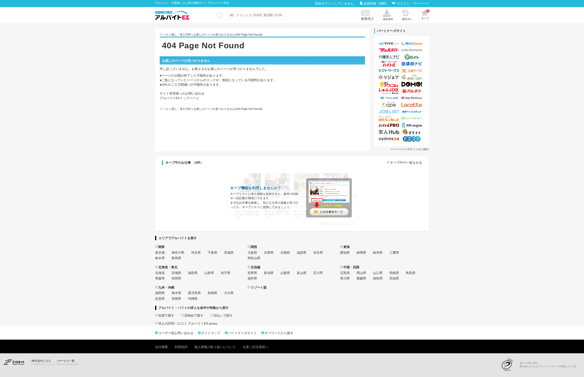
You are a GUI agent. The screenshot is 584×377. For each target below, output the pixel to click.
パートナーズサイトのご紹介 (411, 149)
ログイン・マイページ (413, 3)
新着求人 (367, 19)
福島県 (193, 273)
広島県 (345, 273)
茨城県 (229, 252)
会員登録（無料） (376, 3)
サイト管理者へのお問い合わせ (182, 93)
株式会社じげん (41, 360)
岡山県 (361, 273)
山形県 (209, 273)
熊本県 (176, 293)
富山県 (301, 273)
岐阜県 (378, 252)
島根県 (394, 273)
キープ (425, 15)
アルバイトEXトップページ (179, 98)
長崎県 (212, 293)
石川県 (318, 273)
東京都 (160, 252)
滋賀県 (301, 252)
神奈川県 (178, 252)
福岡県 (160, 293)
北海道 (160, 273)
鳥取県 (410, 273)
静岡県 (361, 252)
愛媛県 (361, 278)
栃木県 (160, 258)
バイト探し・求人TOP (177, 34)
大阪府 (252, 252)
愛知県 (345, 252)
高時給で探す (193, 315)
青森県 (160, 278)
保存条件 (388, 19)
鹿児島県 (194, 293)
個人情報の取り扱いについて (215, 347)
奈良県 (318, 252)
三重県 (394, 252)
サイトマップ (210, 333)
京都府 (285, 252)
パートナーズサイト (242, 333)
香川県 (345, 278)
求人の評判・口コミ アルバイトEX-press (187, 323)
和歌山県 (254, 258)
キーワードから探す (279, 333)
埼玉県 (196, 252)
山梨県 (285, 273)
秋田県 (176, 278)
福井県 (252, 278)
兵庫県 (269, 252)
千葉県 (212, 252)
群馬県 (176, 258)
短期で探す (166, 315)
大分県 (229, 293)
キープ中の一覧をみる (406, 162)
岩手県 (225, 273)
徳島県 (378, 278)
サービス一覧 (66, 360)
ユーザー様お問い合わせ (175, 333)
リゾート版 (259, 287)
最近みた (407, 19)
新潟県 (269, 273)
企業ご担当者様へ (255, 347)
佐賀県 (160, 298)
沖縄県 (193, 298)
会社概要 (161, 347)
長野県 (252, 273)
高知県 (394, 278)
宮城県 (176, 273)
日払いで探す (223, 315)
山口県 (378, 273)
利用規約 (181, 347)
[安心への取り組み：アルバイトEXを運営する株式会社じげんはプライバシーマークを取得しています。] (508, 364)
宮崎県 (176, 298)
